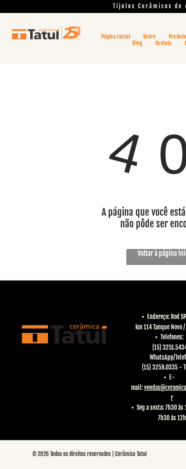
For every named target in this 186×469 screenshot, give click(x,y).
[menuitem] (116, 36)
